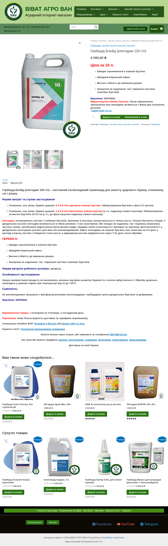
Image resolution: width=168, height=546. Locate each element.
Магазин (99, 510)
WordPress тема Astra (113, 537)
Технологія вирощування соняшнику (43, 329)
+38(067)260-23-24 (101, 111)
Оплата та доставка (47, 510)
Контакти (96, 9)
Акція (155, 14)
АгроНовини (140, 14)
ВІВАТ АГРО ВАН (48, 9)
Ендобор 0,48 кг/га (46, 323)
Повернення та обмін (70, 510)
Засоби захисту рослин (138, 9)
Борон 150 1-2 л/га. (73, 323)
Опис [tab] (5, 183)
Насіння (112, 9)
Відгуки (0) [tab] (16, 183)
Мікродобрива (85, 14)
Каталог (102, 41)
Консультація (35, 522)
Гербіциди (96, 45)
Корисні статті (120, 14)
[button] (80, 43)
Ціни (102, 14)
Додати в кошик (111, 117)
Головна (81, 9)
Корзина (126, 510)
